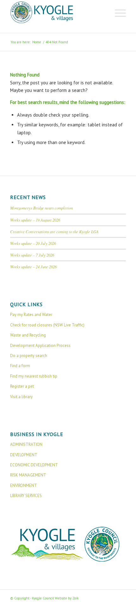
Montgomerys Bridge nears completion (41, 207)
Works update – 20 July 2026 (33, 243)
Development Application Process (40, 345)
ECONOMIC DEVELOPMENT (34, 465)
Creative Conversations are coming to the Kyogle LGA (54, 231)
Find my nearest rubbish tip (33, 376)
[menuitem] (117, 12)
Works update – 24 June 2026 (33, 266)
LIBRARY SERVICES (26, 495)
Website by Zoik (66, 598)
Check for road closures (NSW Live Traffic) (47, 325)
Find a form (20, 365)
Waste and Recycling (28, 335)
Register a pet (22, 386)
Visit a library (21, 396)
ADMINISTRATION (26, 444)
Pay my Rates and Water (31, 314)
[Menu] (117, 12)
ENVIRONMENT (23, 485)
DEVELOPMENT (23, 455)
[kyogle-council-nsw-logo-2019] (56, 12)
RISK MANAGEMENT (28, 475)
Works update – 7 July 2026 (32, 255)
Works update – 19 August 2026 (35, 219)
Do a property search (28, 355)
